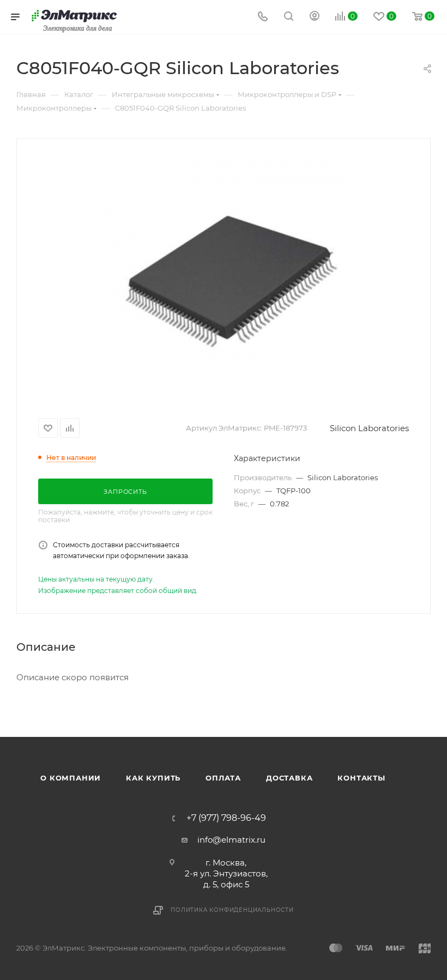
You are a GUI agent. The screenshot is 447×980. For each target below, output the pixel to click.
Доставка (289, 777)
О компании (70, 777)
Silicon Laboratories (369, 428)
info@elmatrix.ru (231, 839)
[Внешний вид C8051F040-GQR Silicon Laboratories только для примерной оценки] (223, 276)
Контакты (361, 777)
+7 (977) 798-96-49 (226, 818)
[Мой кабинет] (314, 17)
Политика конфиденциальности (232, 910)
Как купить (153, 777)
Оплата (223, 777)
